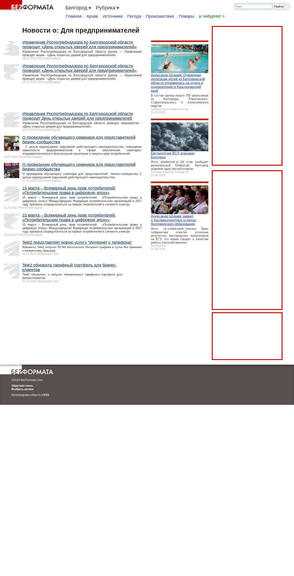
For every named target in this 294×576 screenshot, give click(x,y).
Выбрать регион (22, 389)
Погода (134, 16)
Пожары (186, 16)
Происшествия (160, 16)
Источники (113, 16)
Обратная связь (22, 385)
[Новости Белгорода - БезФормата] (27, 5)
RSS (46, 395)
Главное (74, 16)
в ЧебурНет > (212, 16)
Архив (92, 16)
